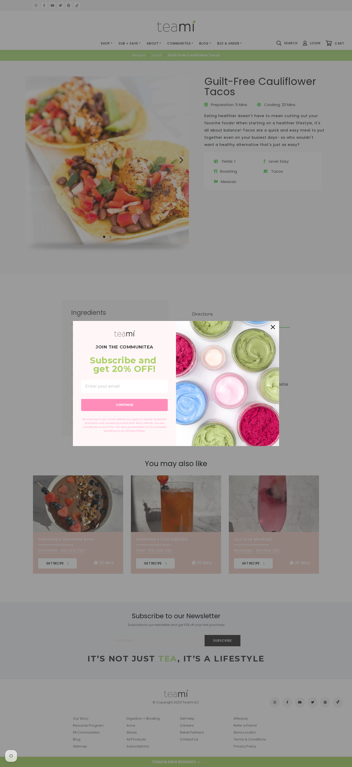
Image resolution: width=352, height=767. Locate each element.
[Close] (273, 327)
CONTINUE (124, 405)
